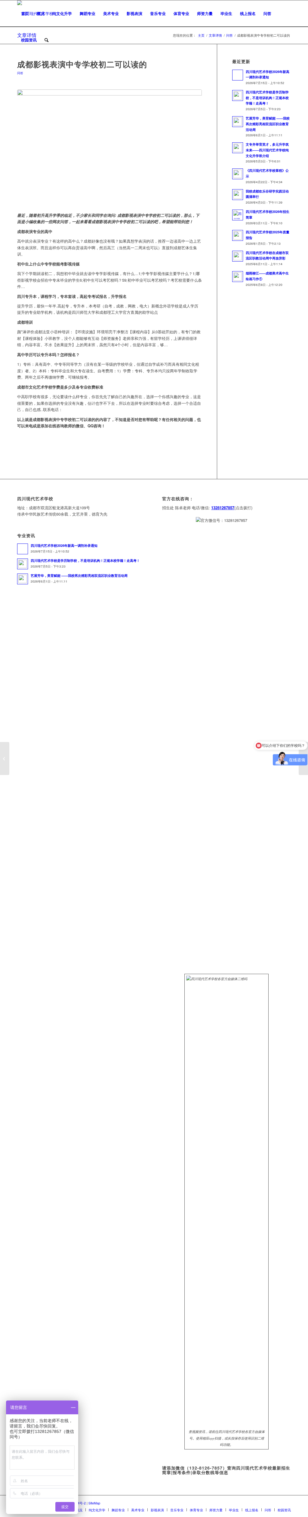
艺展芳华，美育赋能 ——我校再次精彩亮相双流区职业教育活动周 (268, 124)
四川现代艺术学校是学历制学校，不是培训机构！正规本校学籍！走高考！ (267, 98)
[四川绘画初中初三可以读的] (4, 758)
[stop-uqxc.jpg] (109, 147)
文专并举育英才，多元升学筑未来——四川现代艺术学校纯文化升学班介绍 (267, 150)
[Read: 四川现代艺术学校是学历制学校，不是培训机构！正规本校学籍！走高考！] (237, 95)
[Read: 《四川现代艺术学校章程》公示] (237, 173)
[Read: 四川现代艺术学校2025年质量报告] (237, 235)
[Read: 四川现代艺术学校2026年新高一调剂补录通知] (237, 75)
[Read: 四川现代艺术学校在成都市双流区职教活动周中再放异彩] (237, 256)
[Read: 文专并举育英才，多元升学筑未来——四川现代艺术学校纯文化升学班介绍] (237, 147)
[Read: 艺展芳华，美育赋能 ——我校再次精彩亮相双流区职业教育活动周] (237, 121)
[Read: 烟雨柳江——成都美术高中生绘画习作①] (237, 276)
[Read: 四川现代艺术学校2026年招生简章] (237, 215)
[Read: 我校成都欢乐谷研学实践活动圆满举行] (237, 194)
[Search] (46, 40)
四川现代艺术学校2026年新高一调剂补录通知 (64, 545)
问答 (20, 73)
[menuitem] (25, 13)
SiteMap (94, 1502)
